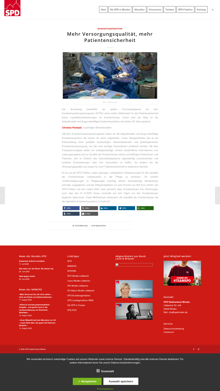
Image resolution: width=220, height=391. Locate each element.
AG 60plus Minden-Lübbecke (80, 290)
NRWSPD (72, 266)
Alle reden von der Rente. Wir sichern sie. (36, 268)
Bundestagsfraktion (110, 28)
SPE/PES (72, 310)
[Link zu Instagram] (198, 349)
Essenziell (107, 371)
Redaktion (101, 225)
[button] (71, 208)
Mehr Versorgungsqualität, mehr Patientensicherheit (110, 37)
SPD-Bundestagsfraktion (78, 295)
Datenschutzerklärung (174, 328)
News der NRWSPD (30, 289)
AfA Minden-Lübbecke (77, 285)
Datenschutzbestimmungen (125, 362)
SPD (69, 261)
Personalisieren (105, 388)
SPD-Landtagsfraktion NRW (80, 300)
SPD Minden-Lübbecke (78, 275)
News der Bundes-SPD (32, 256)
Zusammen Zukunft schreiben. (32, 261)
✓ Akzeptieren (87, 381)
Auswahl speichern (121, 381)
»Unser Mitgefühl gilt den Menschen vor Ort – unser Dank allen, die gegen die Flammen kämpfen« (37, 323)
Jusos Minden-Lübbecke (78, 280)
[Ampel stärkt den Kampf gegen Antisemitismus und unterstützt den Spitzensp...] (217, 195)
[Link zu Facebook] (193, 349)
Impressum (169, 331)
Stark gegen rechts (27, 276)
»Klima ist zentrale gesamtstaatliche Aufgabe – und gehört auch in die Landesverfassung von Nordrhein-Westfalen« (34, 308)
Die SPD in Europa (76, 305)
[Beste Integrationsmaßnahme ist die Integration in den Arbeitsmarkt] (2, 195)
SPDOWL (71, 270)
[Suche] (213, 9)
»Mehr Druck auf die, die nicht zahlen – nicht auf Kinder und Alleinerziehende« (35, 295)
